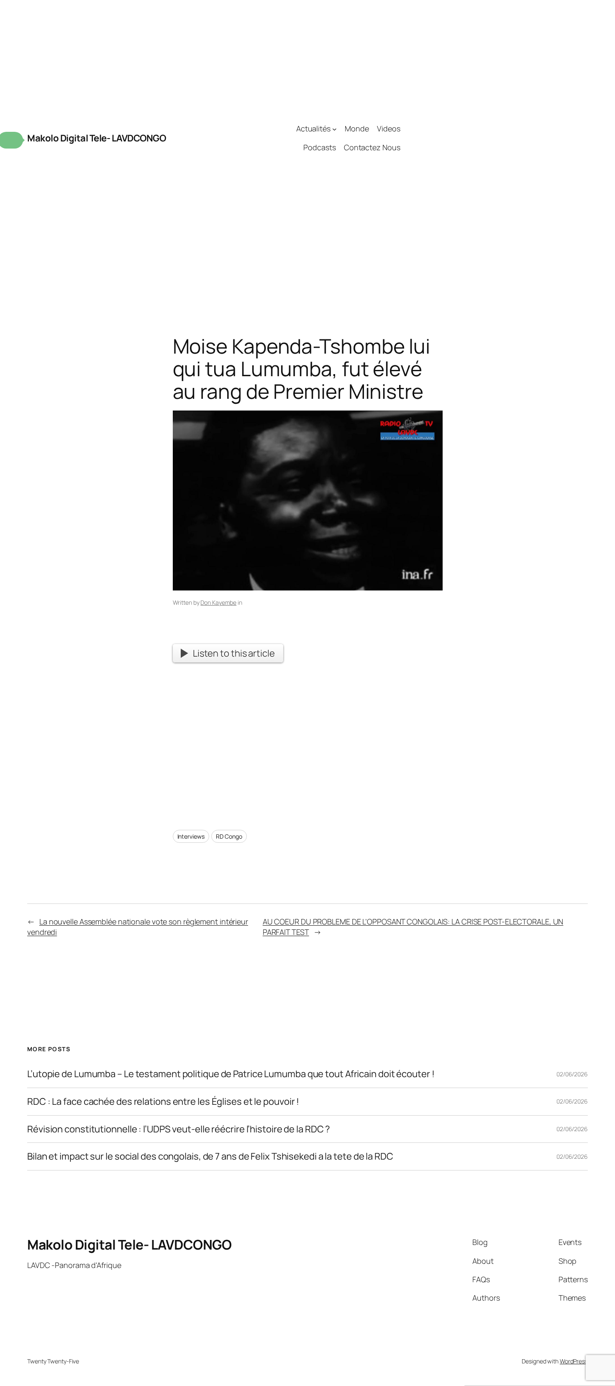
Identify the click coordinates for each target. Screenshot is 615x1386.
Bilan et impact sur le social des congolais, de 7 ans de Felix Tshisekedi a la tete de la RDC (210, 1156)
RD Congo (229, 836)
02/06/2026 (572, 1074)
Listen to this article (234, 653)
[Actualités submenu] (334, 128)
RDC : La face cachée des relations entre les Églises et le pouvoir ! (163, 1101)
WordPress (574, 1361)
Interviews (191, 836)
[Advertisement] (494, 138)
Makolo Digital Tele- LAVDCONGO (96, 138)
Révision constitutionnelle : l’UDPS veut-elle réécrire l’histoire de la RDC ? (178, 1129)
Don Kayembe (218, 602)
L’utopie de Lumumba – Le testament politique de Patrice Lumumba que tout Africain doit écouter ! (230, 1074)
